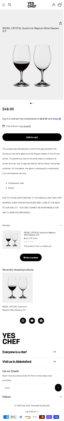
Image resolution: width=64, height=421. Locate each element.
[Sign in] (53, 4)
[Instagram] (23, 321)
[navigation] (31, 103)
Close (29, 352)
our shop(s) (25, 126)
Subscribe (58, 387)
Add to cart (32, 137)
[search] (9, 4)
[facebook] (41, 321)
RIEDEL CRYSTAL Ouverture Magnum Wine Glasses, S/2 (14, 308)
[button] (59, 23)
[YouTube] (32, 321)
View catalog (4, 4)
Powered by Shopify (40, 405)
